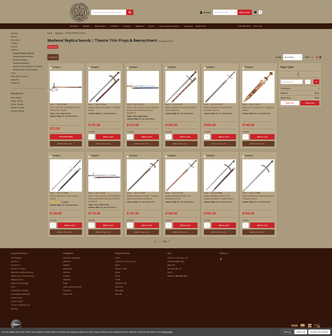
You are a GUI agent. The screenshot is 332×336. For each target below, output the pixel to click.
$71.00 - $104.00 (17, 104)
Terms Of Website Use (20, 305)
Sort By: (278, 57)
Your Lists (257, 26)
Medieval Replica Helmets (23, 56)
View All (118, 294)
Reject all (300, 331)
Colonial (127, 26)
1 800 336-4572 (244, 26)
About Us (15, 261)
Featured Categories (71, 258)
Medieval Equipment (21, 63)
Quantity (91, 131)
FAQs (13, 287)
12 (312, 57)
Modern (87, 26)
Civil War (114, 26)
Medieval (140, 26)
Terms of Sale (17, 301)
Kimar (117, 272)
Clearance (188, 26)
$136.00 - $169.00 (17, 111)
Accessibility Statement (20, 294)
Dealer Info (201, 26)
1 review (64, 202)
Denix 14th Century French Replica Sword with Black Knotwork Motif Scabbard (104, 199)
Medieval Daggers (20, 60)
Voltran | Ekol (121, 268)
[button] (321, 320)
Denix (117, 258)
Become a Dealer (18, 268)
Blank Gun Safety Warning (22, 272)
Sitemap (14, 308)
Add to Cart (244, 12)
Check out (309, 103)
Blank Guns (100, 26)
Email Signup (16, 258)
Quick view (65, 87)
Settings (287, 331)
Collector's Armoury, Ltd (125, 261)
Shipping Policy (17, 279)
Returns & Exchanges (20, 283)
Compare (53, 57)
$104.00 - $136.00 (17, 107)
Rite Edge (119, 290)
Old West (74, 26)
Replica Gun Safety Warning (22, 276)
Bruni (117, 265)
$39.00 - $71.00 (16, 101)
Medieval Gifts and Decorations (25, 69)
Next (165, 241)
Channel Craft (121, 283)
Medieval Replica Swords (23, 53)
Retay (117, 276)
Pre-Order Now (66, 136)
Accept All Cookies (319, 331)
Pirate (152, 26)
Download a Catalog (19, 290)
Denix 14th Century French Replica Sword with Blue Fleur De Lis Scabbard (143, 110)
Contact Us (15, 265)
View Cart (289, 103)
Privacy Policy (16, 297)
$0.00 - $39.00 (16, 98)
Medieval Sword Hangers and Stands (27, 66)
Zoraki (117, 279)
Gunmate (119, 287)
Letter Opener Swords (169, 26)
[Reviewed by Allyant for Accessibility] (16, 325)
